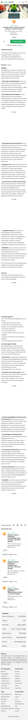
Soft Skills (3, 701)
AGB (16, 706)
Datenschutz (18, 701)
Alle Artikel (3, 710)
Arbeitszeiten (18, 688)
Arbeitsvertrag (18, 683)
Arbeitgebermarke (5, 678)
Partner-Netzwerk (5, 688)
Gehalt (16, 685)
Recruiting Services (5, 683)
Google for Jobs (5, 681)
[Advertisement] (14, 127)
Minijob (14, 37)
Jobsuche (17, 673)
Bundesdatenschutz (20, 703)
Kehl (24, 620)
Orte (16, 699)
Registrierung (18, 694)
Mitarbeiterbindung (5, 706)
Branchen (17, 676)
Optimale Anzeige (5, 696)
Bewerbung (18, 681)
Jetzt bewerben (18, 41)
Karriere (3, 703)
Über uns (17, 696)
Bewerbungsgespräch (6, 694)
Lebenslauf (17, 678)
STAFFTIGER (14, 25)
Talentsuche (4, 676)
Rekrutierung (4, 699)
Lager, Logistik (11, 533)
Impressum (17, 708)
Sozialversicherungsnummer (7, 708)
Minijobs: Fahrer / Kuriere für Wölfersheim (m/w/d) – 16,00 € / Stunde (15, 591)
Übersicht (3, 671)
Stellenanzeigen (5, 673)
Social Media (4, 685)
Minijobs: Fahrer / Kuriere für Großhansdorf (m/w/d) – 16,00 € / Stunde (14, 565)
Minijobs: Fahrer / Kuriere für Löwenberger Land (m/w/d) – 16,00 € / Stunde (14, 538)
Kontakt (17, 710)
